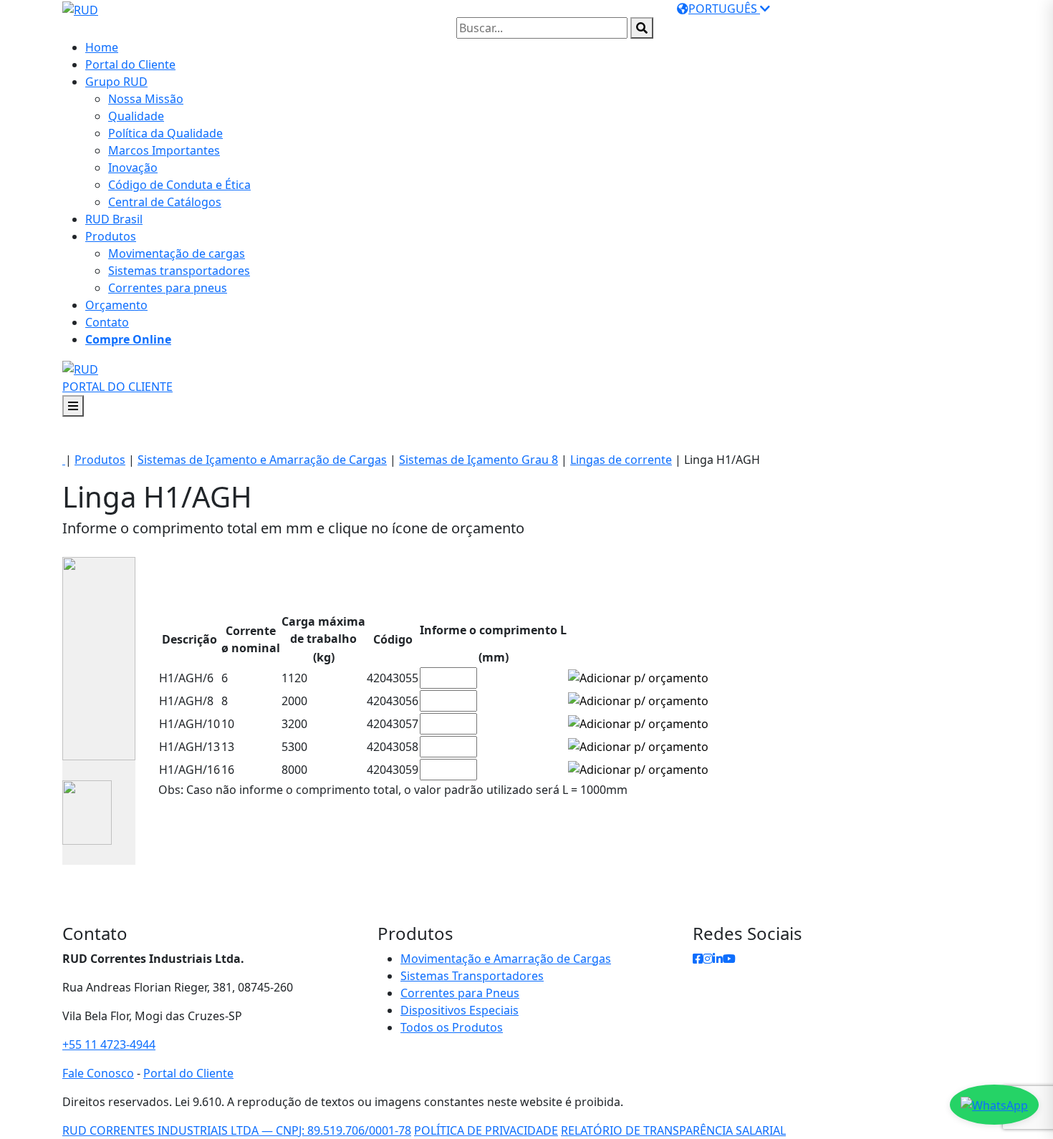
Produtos (110, 236)
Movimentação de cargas (176, 253)
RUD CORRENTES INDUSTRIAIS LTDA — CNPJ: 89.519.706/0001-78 (236, 1130)
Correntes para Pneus (459, 993)
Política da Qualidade (165, 133)
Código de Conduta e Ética (179, 185)
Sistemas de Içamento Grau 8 (478, 459)
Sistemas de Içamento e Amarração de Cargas (262, 459)
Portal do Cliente (130, 64)
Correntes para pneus (167, 288)
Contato (107, 322)
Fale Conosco (98, 1073)
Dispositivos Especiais (459, 1010)
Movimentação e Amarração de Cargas (505, 958)
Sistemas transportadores (179, 270)
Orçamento (116, 305)
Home (101, 47)
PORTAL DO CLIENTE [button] (117, 386)
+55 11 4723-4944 (108, 1044)
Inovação (133, 167)
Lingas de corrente (621, 459)
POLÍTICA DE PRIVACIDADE (486, 1130)
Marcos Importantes (164, 150)
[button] (128, 339)
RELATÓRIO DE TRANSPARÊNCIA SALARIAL (673, 1130)
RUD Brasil (114, 219)
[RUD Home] (80, 368)
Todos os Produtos (451, 1027)
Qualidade (136, 116)
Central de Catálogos (164, 202)
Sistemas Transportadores (472, 976)
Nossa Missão (145, 99)
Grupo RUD (116, 81)
